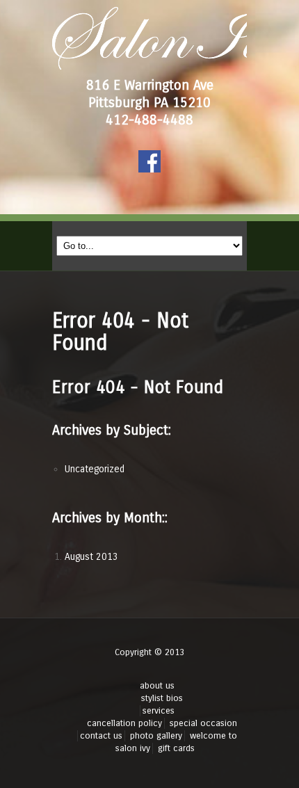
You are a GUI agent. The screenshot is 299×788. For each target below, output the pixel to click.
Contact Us (101, 735)
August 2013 (91, 557)
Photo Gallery (156, 735)
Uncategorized (94, 469)
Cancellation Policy (124, 723)
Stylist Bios (162, 698)
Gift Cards (176, 748)
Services (159, 710)
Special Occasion (203, 723)
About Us (157, 685)
